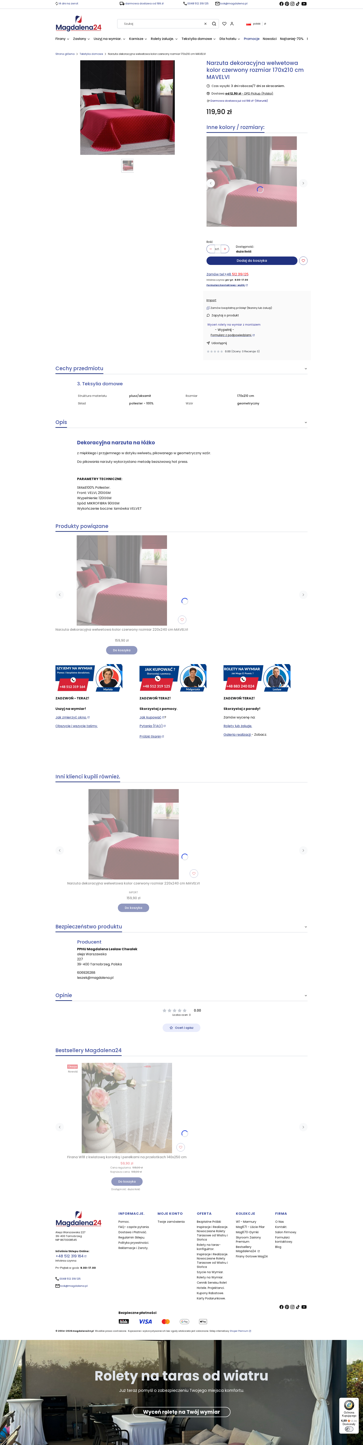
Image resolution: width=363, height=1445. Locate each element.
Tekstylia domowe (91, 54)
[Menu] (356, 1400)
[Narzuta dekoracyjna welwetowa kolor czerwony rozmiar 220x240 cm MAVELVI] (251, 181)
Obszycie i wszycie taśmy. (76, 726)
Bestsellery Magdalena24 (246, 1249)
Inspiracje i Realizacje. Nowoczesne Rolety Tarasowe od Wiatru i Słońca (212, 1233)
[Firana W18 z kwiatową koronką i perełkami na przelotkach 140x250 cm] (127, 1108)
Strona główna (65, 54)
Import (211, 300)
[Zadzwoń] (257, 678)
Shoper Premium (239, 1331)
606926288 (86, 972)
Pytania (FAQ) (151, 726)
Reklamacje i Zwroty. (133, 1248)
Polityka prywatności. (133, 1243)
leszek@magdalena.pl (95, 977)
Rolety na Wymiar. (210, 1277)
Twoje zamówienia (171, 1222)
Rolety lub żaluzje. (238, 726)
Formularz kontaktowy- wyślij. (225, 285)
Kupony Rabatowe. (210, 1293)
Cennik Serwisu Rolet (212, 1282)
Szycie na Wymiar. (210, 1272)
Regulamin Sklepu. (131, 1237)
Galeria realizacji (237, 734)
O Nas (279, 1222)
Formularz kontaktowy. (284, 1239)
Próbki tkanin (150, 736)
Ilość (209, 242)
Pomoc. (124, 1222)
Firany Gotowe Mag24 (252, 1256)
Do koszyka (121, 650)
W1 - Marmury (246, 1222)
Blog (278, 1247)
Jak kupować (150, 717)
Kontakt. (281, 1227)
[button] (214, 23)
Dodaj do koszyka (252, 260)
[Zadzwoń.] (88, 678)
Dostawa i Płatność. (132, 1232)
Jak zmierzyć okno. (71, 717)
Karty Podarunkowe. (211, 1298)
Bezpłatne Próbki (209, 1222)
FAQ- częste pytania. (133, 1227)
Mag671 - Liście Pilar (250, 1227)
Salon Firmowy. (286, 1232)
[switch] (349, 1429)
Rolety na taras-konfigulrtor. (209, 1247)
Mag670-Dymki (247, 1232)
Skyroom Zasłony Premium (248, 1239)
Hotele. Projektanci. (211, 1288)
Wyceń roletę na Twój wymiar (181, 1411)
